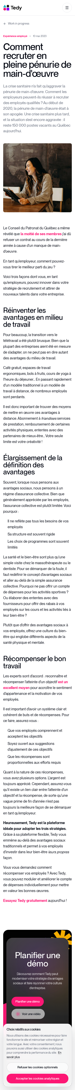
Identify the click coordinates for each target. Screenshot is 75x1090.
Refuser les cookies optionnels (37, 1067)
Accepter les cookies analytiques (37, 1078)
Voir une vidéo (31, 1014)
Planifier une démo (27, 1001)
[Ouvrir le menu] (67, 7)
